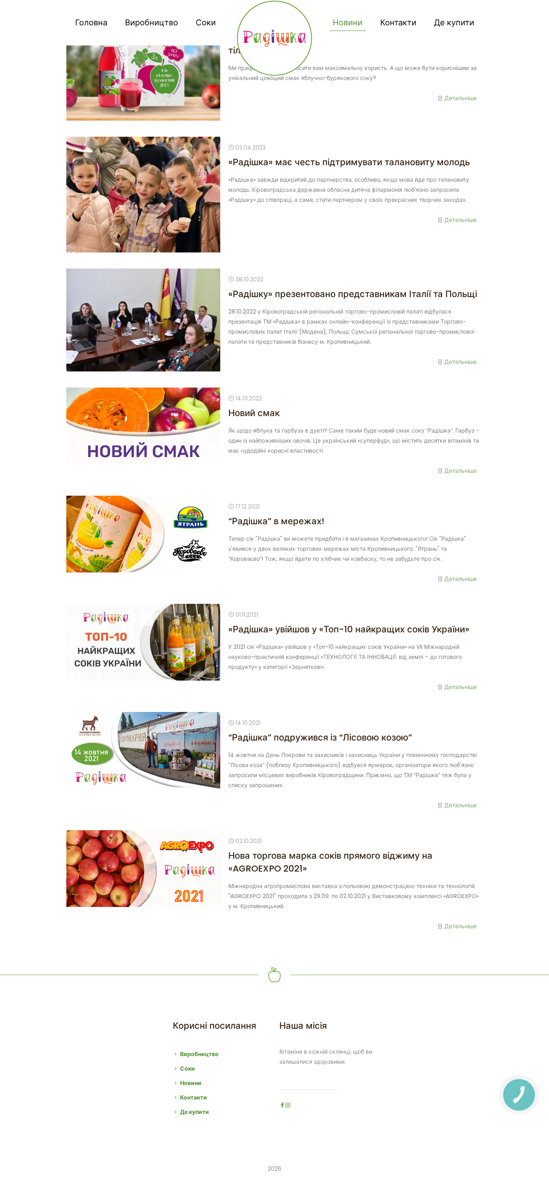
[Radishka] (275, 38)
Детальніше (461, 98)
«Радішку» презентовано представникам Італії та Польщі (352, 294)
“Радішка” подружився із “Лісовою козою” (320, 737)
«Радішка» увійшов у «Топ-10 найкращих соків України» (348, 629)
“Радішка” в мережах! (276, 521)
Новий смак (254, 413)
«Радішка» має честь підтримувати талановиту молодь (349, 162)
